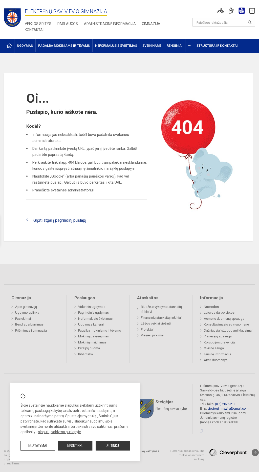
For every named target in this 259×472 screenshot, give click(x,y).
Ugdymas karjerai (91, 324)
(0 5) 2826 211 (225, 404)
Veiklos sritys (38, 24)
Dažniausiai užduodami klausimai (228, 330)
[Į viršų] (255, 452)
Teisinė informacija (217, 354)
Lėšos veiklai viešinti (156, 323)
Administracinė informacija (110, 24)
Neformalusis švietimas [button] (116, 45)
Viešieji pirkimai (152, 335)
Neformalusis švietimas (95, 318)
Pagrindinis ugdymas (93, 312)
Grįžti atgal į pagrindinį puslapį (59, 220)
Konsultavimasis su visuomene (226, 324)
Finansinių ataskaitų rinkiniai (161, 317)
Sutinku (112, 446)
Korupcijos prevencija (219, 342)
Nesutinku (75, 446)
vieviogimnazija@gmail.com (228, 408)
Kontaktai (34, 30)
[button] (220, 11)
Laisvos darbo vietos (219, 312)
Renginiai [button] (175, 45)
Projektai (147, 329)
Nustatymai (37, 446)
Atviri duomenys (215, 360)
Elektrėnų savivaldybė (171, 409)
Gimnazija (151, 24)
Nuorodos (211, 307)
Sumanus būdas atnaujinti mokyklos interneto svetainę (187, 455)
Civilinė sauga (214, 348)
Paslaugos (67, 24)
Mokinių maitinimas (92, 342)
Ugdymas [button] (25, 45)
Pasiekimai (23, 318)
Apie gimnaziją (26, 307)
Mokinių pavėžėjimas (93, 336)
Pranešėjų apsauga (218, 336)
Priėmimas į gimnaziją (31, 330)
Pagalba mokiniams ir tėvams (99, 330)
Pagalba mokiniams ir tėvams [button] (64, 45)
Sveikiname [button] (151, 45)
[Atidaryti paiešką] (249, 22)
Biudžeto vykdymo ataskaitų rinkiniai (161, 309)
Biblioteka (85, 354)
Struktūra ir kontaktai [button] (217, 45)
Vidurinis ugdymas (91, 307)
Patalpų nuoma (89, 348)
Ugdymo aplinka (27, 312)
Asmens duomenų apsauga (224, 318)
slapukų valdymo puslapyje (59, 432)
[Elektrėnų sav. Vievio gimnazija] (14, 16)
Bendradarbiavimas (29, 324)
